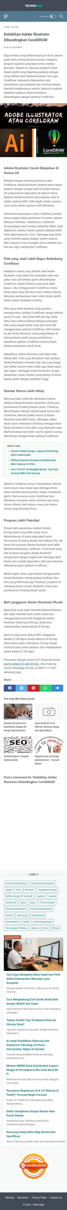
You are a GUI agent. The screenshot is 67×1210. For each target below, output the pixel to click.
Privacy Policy (39, 1197)
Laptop (40, 896)
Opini (23, 902)
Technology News (43, 921)
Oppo (33, 902)
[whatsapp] (45, 688)
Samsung (22, 915)
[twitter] (21, 688)
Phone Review (47, 902)
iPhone (55, 928)
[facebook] (10, 688)
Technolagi (38, 1204)
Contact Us (56, 1197)
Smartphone (37, 915)
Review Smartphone (41, 909)
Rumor (9, 915)
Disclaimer (22, 1197)
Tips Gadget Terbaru (16, 928)
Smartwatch (12, 921)
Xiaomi (35, 928)
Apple (8, 889)
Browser (29, 889)
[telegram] (57, 688)
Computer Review (47, 889)
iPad (45, 928)
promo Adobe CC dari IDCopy (21, 664)
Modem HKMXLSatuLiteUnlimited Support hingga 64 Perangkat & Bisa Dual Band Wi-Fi (32, 1070)
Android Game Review (42, 883)
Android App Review (16, 883)
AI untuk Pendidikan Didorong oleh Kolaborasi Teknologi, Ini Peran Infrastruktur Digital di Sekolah (27, 1045)
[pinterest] (33, 688)
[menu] (8, 16)
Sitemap (9, 1197)
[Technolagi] (33, 5)
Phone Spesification (16, 909)
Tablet (26, 921)
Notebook (10, 902)
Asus (18, 889)
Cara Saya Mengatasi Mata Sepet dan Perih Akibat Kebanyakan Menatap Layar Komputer (33, 979)
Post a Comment (13, 47)
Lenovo (52, 896)
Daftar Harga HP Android (18, 896)
